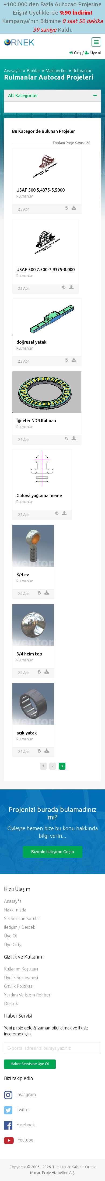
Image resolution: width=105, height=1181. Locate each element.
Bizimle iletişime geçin (52, 851)
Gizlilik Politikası (18, 986)
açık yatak (26, 732)
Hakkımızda (15, 909)
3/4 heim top (29, 653)
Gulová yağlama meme (39, 495)
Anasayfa (13, 70)
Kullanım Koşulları (21, 968)
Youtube (25, 1139)
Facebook (25, 1124)
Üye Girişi (13, 944)
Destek (11, 1003)
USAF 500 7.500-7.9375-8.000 (45, 269)
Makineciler (56, 70)
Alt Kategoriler (23, 95)
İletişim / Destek (19, 927)
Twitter (23, 1109)
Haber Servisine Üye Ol (30, 1064)
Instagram (26, 1094)
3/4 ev (22, 574)
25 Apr (23, 209)
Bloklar (33, 70)
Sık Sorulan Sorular (22, 918)
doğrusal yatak (31, 342)
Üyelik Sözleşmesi (21, 977)
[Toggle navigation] (96, 42)
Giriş (77, 53)
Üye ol (95, 53)
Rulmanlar (82, 70)
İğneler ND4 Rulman (36, 420)
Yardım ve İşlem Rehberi (27, 994)
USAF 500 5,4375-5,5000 (40, 190)
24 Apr (23, 594)
